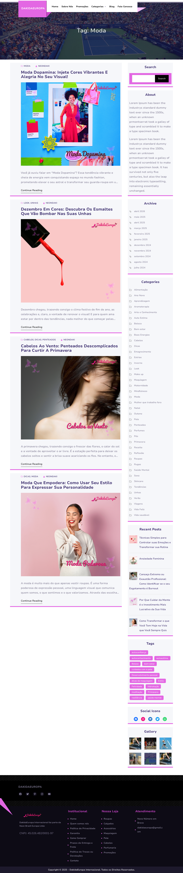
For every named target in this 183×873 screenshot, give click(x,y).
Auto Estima (140, 317)
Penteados (49, 339)
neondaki (44, 66)
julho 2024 (139, 267)
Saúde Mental (141, 470)
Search (162, 78)
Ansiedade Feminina (151, 558)
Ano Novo (139, 295)
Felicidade (137, 686)
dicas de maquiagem (142, 680)
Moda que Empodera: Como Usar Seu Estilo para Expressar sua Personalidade (66, 485)
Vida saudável (141, 515)
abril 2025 (139, 222)
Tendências (140, 486)
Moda (27, 66)
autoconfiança (139, 652)
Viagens (138, 503)
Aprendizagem (142, 301)
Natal (137, 408)
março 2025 (140, 228)
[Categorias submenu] (105, 6)
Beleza (138, 323)
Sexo (136, 475)
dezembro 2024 (142, 245)
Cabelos (29, 339)
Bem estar (139, 329)
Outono (138, 413)
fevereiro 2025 (142, 233)
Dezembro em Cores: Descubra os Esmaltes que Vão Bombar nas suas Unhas (67, 211)
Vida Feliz (139, 509)
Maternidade (141, 385)
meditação (137, 692)
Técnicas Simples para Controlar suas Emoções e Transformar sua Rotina (155, 542)
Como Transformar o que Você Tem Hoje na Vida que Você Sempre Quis (154, 625)
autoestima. (162, 658)
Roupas (138, 458)
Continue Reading (31, 190)
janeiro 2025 (140, 239)
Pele (136, 419)
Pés (136, 436)
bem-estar (149, 663)
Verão (137, 498)
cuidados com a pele (142, 669)
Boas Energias (142, 334)
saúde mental (155, 697)
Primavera (139, 441)
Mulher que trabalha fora (147, 402)
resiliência (137, 697)
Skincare (138, 481)
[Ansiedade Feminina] (133, 561)
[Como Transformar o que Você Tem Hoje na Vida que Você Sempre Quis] (133, 623)
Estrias (138, 357)
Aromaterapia (141, 306)
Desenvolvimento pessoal (145, 675)
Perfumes (139, 430)
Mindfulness (140, 391)
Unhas (34, 203)
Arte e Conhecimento (145, 312)
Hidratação (153, 686)
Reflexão (139, 453)
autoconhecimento (141, 658)
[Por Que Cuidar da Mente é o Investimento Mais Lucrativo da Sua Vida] (133, 602)
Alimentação (141, 289)
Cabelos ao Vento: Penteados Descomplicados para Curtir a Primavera (69, 348)
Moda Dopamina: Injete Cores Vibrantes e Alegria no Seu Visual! (64, 74)
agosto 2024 (141, 262)
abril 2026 (139, 211)
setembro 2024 (142, 256)
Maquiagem (140, 379)
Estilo (161, 680)
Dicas (38, 339)
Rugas (137, 464)
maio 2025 (139, 217)
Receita (138, 447)
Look (26, 203)
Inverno (138, 363)
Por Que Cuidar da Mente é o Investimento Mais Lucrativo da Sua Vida (154, 604)
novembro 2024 (142, 250)
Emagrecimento (142, 351)
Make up (138, 374)
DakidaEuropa (33, 8)
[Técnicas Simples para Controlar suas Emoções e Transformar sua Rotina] (133, 540)
